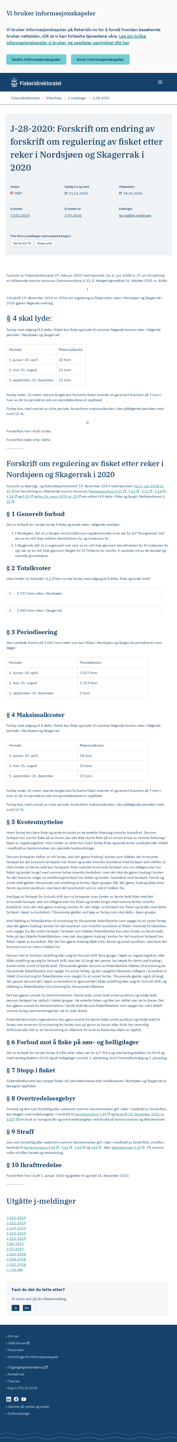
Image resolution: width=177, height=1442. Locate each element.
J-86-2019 (15, 1243)
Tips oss (13, 1381)
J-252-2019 (20, 215)
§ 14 (158, 491)
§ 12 (132, 491)
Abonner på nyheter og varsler (28, 1406)
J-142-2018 (16, 1264)
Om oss (13, 1336)
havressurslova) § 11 (106, 491)
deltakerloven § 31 (126, 1147)
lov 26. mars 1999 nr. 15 (57, 496)
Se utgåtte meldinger (135, 215)
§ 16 (10, 496)
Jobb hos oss (17, 1343)
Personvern (16, 1350)
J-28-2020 (101, 98)
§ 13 (145, 491)
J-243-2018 (16, 1254)
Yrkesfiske (54, 98)
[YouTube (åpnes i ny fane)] (23, 1401)
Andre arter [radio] (45, 243)
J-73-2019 (15, 1249)
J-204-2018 (16, 1259)
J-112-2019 (16, 1238)
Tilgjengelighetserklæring (26, 1367)
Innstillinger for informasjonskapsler (33, 1357)
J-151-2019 (16, 1223)
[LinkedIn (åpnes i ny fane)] (9, 1401)
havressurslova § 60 (39, 1147)
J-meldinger (77, 98)
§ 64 (78, 1147)
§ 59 (26, 496)
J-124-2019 (16, 1233)
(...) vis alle (14, 1269)
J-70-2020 (73, 215)
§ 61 (65, 1147)
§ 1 (48, 578)
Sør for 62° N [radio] (22, 243)
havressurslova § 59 (90, 1114)
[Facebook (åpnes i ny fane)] (16, 1401)
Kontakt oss (16, 1374)
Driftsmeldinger (19, 1413)
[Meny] (160, 82)
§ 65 (94, 1147)
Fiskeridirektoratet (25, 98)
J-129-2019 (16, 1228)
